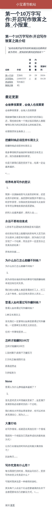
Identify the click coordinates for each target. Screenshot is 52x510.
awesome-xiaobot (14, 498)
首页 (12, 505)
